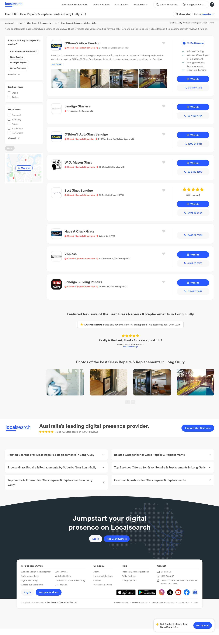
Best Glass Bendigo (130, 346)
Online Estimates (18, 68)
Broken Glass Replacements (23, 51)
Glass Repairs (16, 57)
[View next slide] (133, 402)
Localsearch (9, 23)
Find (20, 23)
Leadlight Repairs (18, 62)
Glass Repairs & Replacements (39, 23)
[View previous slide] (127, 402)
